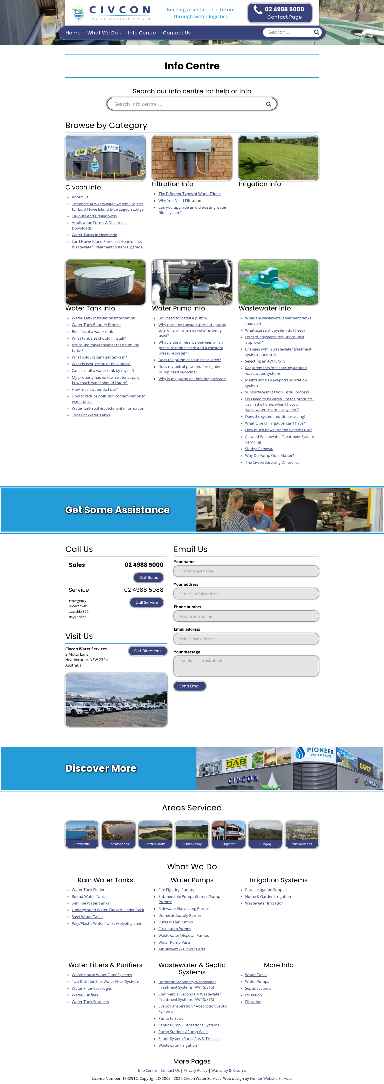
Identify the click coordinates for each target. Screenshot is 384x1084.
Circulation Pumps (174, 928)
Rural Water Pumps (175, 922)
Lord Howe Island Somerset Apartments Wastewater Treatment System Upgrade (107, 244)
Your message (187, 652)
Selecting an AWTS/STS (265, 361)
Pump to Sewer (171, 1018)
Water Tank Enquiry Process (96, 324)
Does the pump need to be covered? (189, 359)
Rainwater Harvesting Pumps (184, 908)
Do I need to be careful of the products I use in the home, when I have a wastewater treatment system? (279, 404)
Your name (184, 561)
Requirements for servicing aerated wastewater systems (276, 370)
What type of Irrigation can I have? (275, 423)
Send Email (189, 686)
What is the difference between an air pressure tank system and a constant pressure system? (190, 348)
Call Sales (148, 577)
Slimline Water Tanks (90, 903)
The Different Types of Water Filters (189, 193)
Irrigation (253, 994)
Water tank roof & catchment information (108, 408)
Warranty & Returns (228, 1070)
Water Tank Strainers (90, 1001)
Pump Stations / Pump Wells (183, 1031)
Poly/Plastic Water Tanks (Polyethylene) (106, 923)
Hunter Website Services (271, 1078)
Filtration (253, 1001)
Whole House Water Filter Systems (102, 974)
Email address (187, 629)
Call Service (147, 602)
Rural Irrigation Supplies (266, 889)
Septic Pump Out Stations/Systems (188, 1025)
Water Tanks (256, 974)
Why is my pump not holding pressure (192, 378)
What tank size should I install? (99, 338)
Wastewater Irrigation (264, 903)
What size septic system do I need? (275, 330)
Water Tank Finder (88, 889)
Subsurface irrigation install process (277, 392)
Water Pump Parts (174, 942)
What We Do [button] (103, 32)
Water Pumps (257, 981)
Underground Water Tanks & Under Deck (108, 909)
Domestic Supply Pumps (180, 915)
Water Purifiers (85, 994)
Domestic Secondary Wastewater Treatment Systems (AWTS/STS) (187, 984)
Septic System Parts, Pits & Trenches (189, 1038)
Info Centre (142, 32)
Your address (186, 584)
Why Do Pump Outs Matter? (269, 455)
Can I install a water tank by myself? (103, 370)
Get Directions (148, 651)
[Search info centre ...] (268, 103)
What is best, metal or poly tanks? (101, 363)
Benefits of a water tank (92, 331)
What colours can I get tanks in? (99, 357)
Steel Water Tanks (87, 916)
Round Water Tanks (89, 896)
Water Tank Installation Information (103, 317)
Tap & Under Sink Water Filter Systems (106, 981)
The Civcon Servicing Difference (272, 462)
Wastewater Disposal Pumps (183, 935)
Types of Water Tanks (91, 414)
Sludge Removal (259, 448)
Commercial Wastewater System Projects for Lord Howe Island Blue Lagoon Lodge (108, 206)
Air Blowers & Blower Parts (181, 948)
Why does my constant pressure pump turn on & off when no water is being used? (192, 330)
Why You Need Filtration (179, 200)
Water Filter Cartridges (92, 988)
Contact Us (177, 32)
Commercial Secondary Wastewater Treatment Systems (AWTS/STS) (189, 996)
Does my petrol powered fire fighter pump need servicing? (189, 369)
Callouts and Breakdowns (94, 215)
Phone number (187, 606)
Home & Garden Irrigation (268, 896)
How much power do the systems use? (278, 429)
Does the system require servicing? (275, 416)
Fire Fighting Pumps (176, 889)
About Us (80, 196)
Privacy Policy (196, 1070)
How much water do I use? (95, 389)
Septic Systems (258, 988)
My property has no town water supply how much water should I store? (106, 380)
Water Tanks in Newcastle (94, 234)
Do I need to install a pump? (183, 317)
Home (73, 32)
